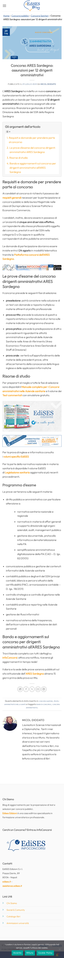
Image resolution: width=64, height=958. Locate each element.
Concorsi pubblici (20, 15)
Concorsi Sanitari (40, 15)
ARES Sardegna (35, 673)
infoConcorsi (9, 657)
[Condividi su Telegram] (44, 689)
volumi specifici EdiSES (16, 456)
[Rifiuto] (60, 950)
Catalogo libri (13, 916)
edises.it (6, 881)
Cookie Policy (45, 952)
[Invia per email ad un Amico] (38, 689)
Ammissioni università (18, 923)
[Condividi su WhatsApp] (20, 689)
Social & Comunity (16, 909)
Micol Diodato (48, 84)
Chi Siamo (12, 903)
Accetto (17, 952)
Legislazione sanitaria (17, 472)
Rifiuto (29, 952)
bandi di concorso (43, 704)
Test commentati (12, 395)
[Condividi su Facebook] (26, 689)
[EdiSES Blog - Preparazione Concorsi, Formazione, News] (32, 5)
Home (6, 15)
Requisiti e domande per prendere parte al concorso (32, 140)
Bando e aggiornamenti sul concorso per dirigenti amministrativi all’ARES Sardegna (33, 168)
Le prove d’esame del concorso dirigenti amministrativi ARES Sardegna (32, 150)
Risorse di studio (18, 157)
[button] (4, 6)
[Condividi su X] (32, 689)
